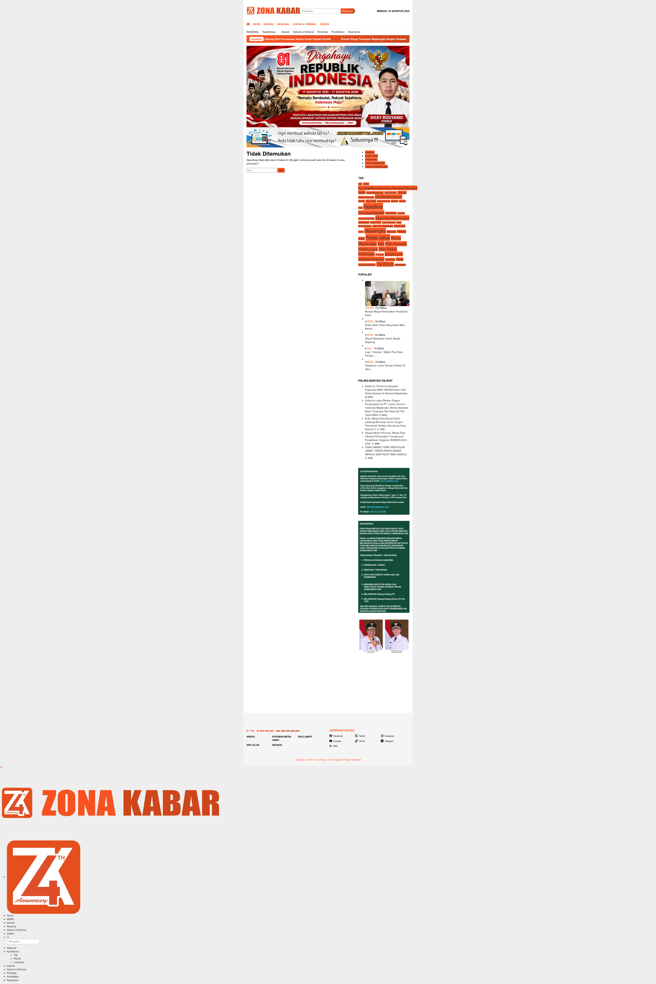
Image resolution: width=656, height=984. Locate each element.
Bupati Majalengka (375, 192)
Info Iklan (253, 745)
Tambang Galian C (367, 264)
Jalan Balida (391, 213)
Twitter (362, 735)
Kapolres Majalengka (376, 166)
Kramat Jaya (399, 226)
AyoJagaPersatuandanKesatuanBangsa (387, 188)
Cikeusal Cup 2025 (366, 197)
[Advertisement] (328, 683)
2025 (360, 184)
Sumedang (390, 259)
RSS (335, 746)
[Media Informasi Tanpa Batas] (273, 10)
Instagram (389, 735)
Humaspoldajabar (371, 212)
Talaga (399, 259)
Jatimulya (401, 213)
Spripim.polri (394, 254)
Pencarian (347, 11)
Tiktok (362, 741)
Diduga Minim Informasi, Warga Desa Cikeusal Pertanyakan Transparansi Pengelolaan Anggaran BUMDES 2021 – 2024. (387, 438)
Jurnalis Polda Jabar (366, 218)
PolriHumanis (368, 249)
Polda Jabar (371, 156)
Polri (381, 243)
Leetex (361, 231)
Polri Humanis (396, 243)
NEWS (369, 308)
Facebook (338, 735)
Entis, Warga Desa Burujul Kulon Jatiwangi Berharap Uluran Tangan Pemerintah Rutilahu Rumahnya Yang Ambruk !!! (385, 424)
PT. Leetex (379, 254)
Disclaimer (305, 736)
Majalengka (371, 159)
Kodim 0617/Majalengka (382, 226)
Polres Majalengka (375, 163)
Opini (369, 348)
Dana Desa (371, 201)
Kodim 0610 (375, 222)
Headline (370, 152)
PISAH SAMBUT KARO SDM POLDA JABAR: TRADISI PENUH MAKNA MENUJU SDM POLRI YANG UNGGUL (386, 450)
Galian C (394, 201)
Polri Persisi (388, 249)
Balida (362, 192)
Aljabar (366, 183)
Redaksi (277, 745)
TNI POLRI (385, 264)
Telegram (389, 741)
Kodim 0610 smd (389, 222)
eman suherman (383, 201)
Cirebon (361, 201)
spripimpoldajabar (371, 259)
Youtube (337, 741)
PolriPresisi (366, 254)
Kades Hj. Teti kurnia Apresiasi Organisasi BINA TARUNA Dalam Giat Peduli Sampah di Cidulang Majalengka (386, 389)
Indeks (251, 736)
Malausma (391, 231)
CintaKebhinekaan (388, 196)
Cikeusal (402, 192)
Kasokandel (363, 222)
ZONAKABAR (400, 265)
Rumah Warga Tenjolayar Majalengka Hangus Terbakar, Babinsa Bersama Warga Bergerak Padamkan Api (316, 38)
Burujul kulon (390, 192)
